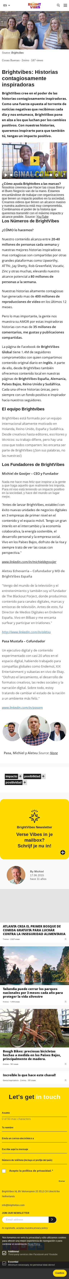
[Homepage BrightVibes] (34, 7)
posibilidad (32, 776)
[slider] (19, 175)
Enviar (62, 1181)
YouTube (42, 216)
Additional (13, 1251)
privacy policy (41, 1228)
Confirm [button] (59, 1273)
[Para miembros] (20, 776)
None (54, 753)
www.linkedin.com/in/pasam (22, 707)
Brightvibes (17, 52)
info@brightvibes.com (13, 1205)
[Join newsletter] (53, 1219)
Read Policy (34, 1244)
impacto (11, 776)
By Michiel (37, 871)
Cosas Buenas (11, 60)
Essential (13, 1261)
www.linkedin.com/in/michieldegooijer (29, 562)
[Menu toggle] (65, 5)
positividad (14, 782)
